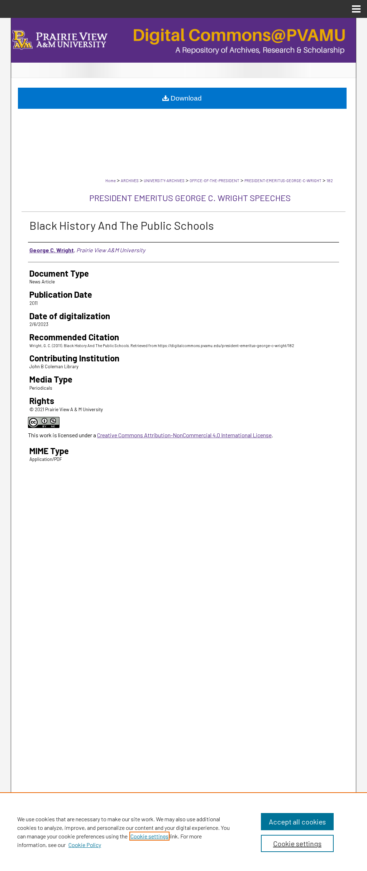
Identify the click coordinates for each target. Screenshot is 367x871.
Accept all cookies (297, 821)
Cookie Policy (84, 844)
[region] (183, 831)
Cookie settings (149, 836)
